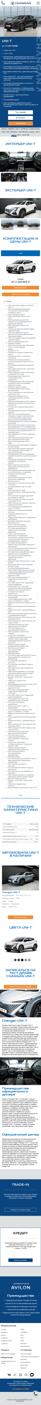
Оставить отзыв (20, 1389)
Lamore (32, 132)
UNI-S (18, 129)
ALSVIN (3, 129)
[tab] (20, 253)
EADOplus (13, 132)
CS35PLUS (11, 129)
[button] (2, 887)
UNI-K (38, 132)
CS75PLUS (24, 129)
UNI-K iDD (25, 135)
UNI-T (14, 135)
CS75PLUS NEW (34, 129)
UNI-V (19, 135)
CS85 (3, 132)
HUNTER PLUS (23, 132)
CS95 (7, 132)
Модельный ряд (8, 1326)
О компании (26, 1350)
